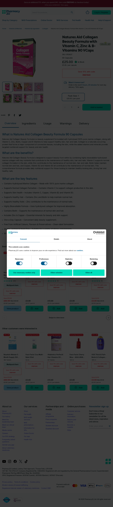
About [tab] (89, 239)
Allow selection (57, 273)
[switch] (44, 263)
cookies (80, 250)
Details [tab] (56, 239)
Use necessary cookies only (24, 273)
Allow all (88, 273)
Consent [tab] (23, 239)
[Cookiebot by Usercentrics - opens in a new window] (95, 232)
